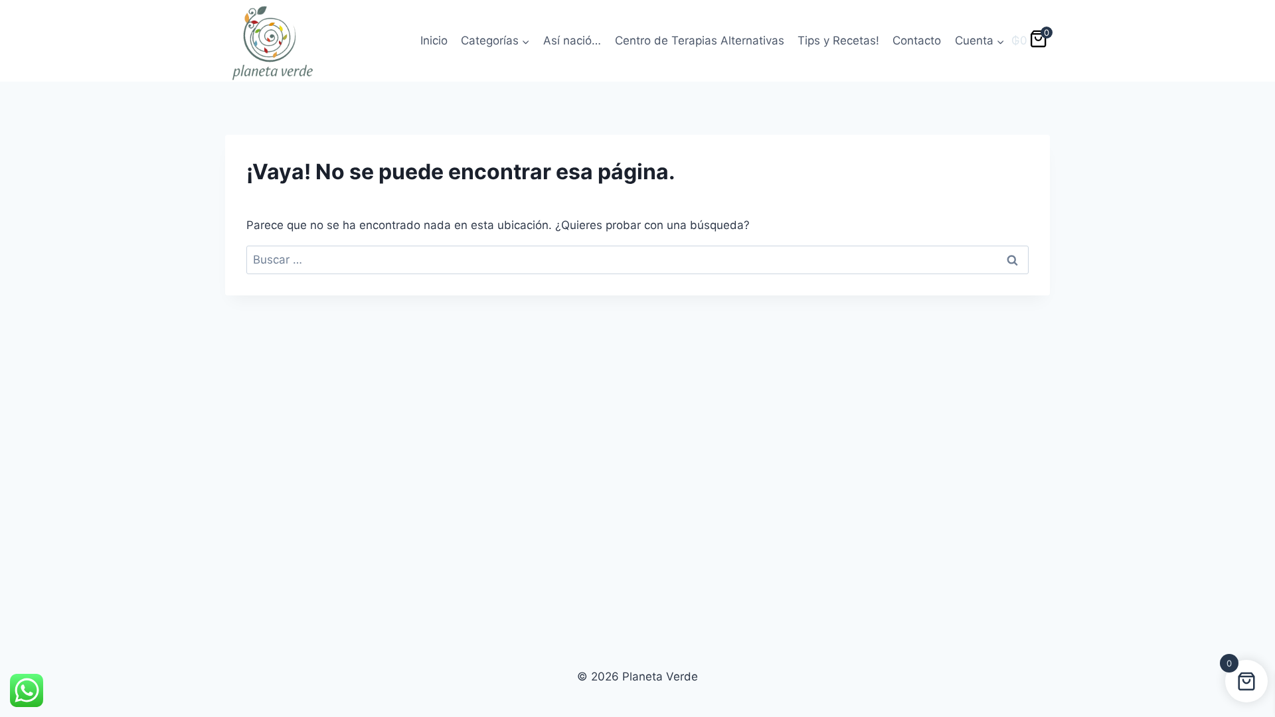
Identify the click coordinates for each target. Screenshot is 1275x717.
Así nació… (572, 40)
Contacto (916, 40)
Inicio (434, 40)
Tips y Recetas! (838, 40)
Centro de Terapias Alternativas (699, 40)
